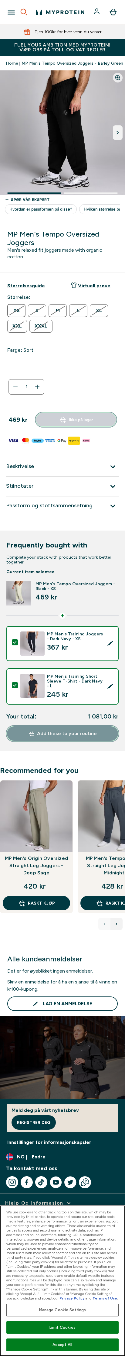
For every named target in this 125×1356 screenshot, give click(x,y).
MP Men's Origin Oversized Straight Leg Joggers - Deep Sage (36, 865)
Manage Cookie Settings (62, 1310)
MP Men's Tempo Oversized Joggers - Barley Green (72, 63)
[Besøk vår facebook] (27, 1182)
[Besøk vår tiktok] (41, 1182)
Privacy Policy (72, 1298)
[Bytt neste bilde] (118, 132)
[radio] (16, 310)
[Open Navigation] (11, 12)
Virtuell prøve (94, 285)
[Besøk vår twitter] (70, 1182)
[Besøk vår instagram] (12, 1182)
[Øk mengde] (37, 386)
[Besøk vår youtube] (56, 1182)
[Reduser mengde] (15, 386)
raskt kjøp (41, 903)
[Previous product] (104, 924)
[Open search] (24, 12)
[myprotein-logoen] (60, 12)
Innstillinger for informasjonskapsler (49, 1142)
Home (12, 63)
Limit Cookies (62, 1327)
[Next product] (116, 924)
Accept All (62, 1344)
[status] (26, 386)
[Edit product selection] (110, 644)
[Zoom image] (118, 77)
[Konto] (97, 12)
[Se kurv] (113, 12)
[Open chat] (85, 1182)
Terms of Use (105, 1298)
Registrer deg (33, 1122)
